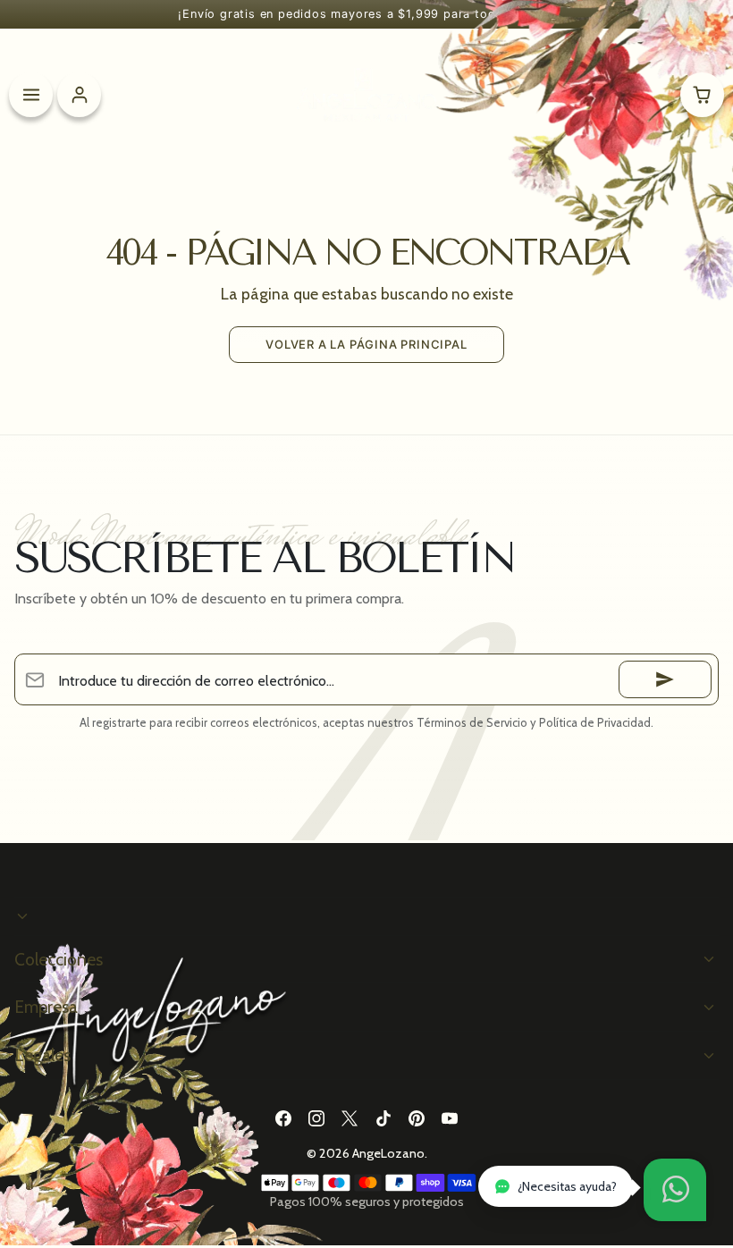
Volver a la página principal (366, 344)
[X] (349, 1117)
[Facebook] (282, 1117)
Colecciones (58, 959)
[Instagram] (316, 1117)
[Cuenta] (79, 94)
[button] (675, 1190)
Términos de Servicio (472, 722)
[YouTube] (449, 1117)
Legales (42, 1055)
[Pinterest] (416, 1117)
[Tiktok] (383, 1117)
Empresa (46, 1006)
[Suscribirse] (665, 679)
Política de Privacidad (595, 722)
